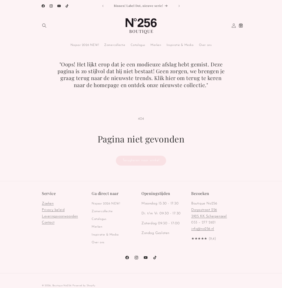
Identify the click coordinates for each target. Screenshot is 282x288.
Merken (97, 227)
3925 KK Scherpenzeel (209, 216)
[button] (44, 25)
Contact (48, 222)
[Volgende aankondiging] (179, 6)
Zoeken (48, 203)
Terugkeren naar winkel (141, 160)
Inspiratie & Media (105, 234)
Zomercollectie (102, 211)
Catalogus (99, 219)
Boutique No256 (62, 285)
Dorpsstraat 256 (204, 210)
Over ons (98, 242)
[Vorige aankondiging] (103, 6)
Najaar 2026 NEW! (106, 203)
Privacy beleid (53, 210)
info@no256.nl (202, 229)
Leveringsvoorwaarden (60, 216)
